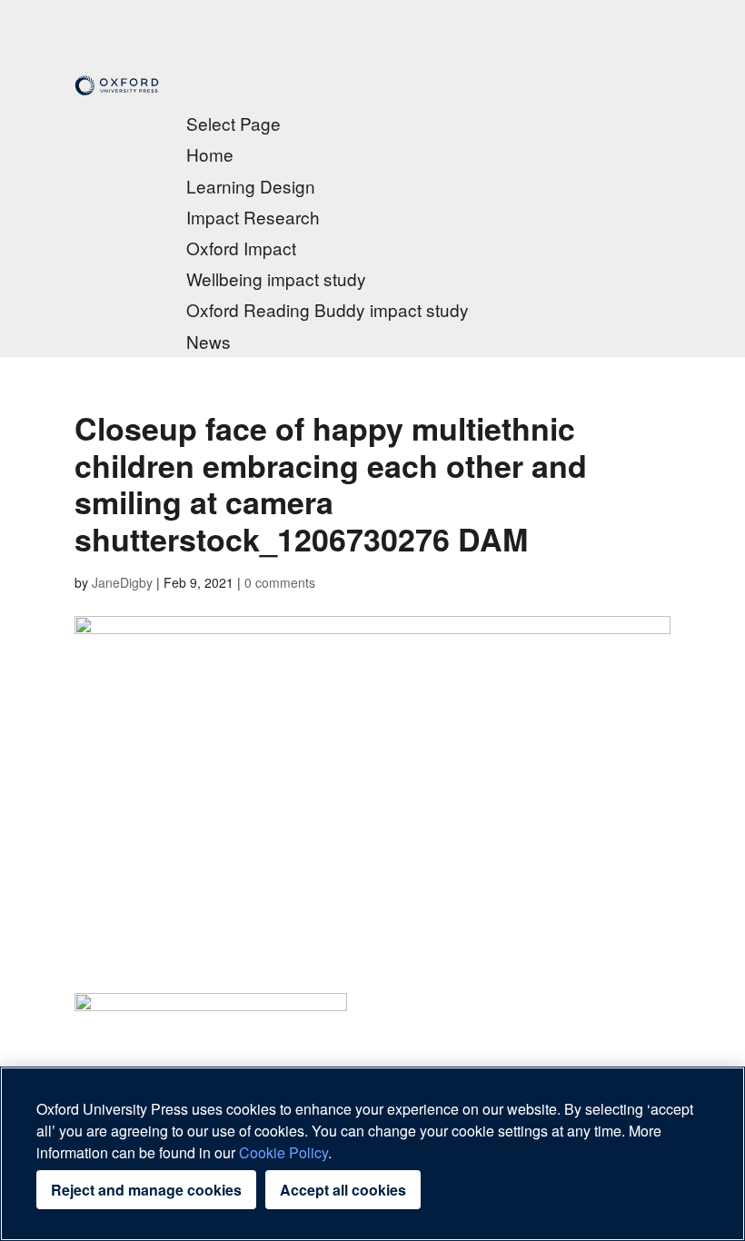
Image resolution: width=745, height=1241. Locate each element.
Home (209, 154)
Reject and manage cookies (146, 1189)
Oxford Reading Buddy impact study (327, 309)
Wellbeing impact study (276, 278)
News (208, 341)
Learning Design (250, 186)
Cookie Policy (283, 1152)
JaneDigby (122, 582)
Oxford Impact (241, 247)
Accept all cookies (343, 1189)
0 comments (279, 582)
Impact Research (253, 216)
